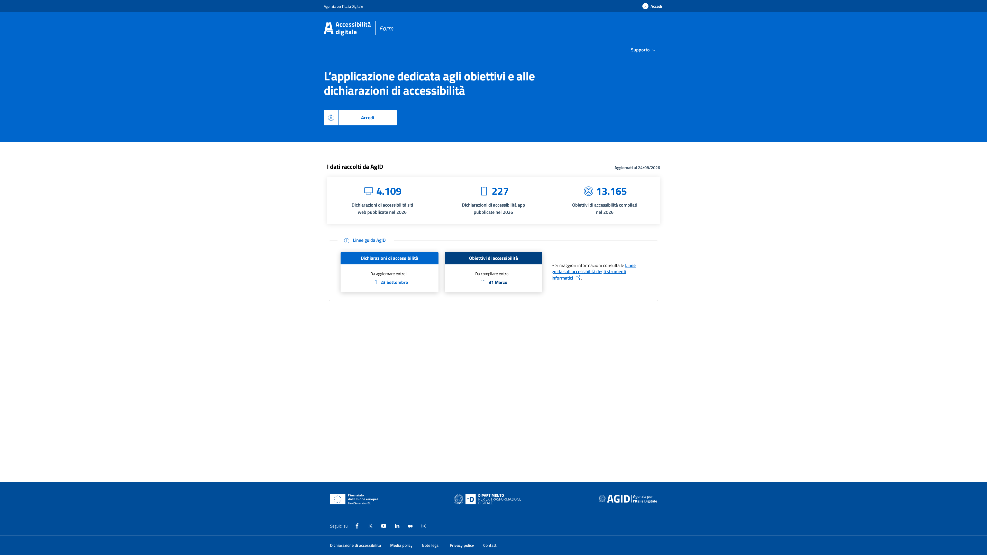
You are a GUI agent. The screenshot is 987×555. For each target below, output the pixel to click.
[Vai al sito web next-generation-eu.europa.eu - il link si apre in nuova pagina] (354, 499)
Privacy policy (462, 545)
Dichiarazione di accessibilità (355, 545)
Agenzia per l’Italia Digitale (343, 6)
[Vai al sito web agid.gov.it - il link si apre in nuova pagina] (628, 499)
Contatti (490, 545)
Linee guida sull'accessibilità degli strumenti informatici (594, 271)
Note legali (431, 545)
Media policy (401, 545)
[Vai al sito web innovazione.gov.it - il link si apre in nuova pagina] (489, 499)
